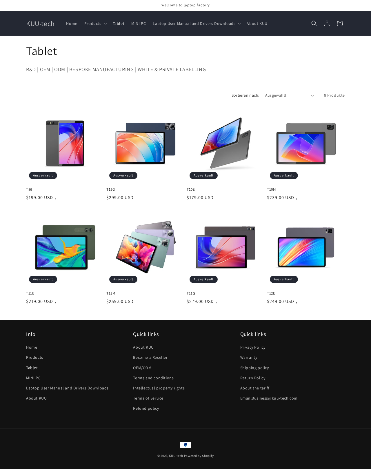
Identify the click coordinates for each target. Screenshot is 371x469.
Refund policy (146, 408)
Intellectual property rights (159, 388)
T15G (110, 189)
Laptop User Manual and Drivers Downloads (67, 388)
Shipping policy (254, 367)
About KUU (36, 398)
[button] (95, 23)
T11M (110, 293)
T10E (191, 189)
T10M (271, 189)
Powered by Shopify (199, 456)
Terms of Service (148, 398)
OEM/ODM (142, 367)
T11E (30, 293)
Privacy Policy (252, 347)
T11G (191, 293)
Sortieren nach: (245, 95)
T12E (271, 293)
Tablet (32, 367)
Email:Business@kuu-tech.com (269, 398)
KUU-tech (176, 456)
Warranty (248, 357)
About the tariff (255, 388)
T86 (29, 189)
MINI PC (33, 377)
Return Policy (252, 377)
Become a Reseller (150, 357)
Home (31, 347)
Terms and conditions (153, 377)
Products (34, 357)
